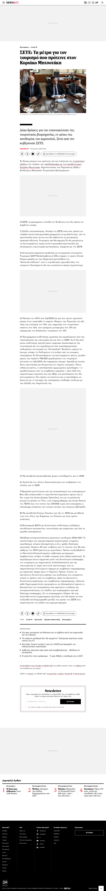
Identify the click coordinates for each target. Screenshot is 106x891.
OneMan (56, 837)
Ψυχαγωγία (5, 849)
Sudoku (61, 674)
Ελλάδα (4, 830)
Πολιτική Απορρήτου (25, 840)
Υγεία (4, 852)
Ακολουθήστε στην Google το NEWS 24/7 (36, 666)
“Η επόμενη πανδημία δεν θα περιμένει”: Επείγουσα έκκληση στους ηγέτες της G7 (52, 639)
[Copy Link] (38, 154)
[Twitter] (27, 154)
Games (30, 674)
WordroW (68, 674)
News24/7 (57, 830)
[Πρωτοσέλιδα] (85, 2)
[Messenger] (33, 154)
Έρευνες (4, 855)
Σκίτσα (4, 861)
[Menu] (3, 2)
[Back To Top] (101, 888)
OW (55, 843)
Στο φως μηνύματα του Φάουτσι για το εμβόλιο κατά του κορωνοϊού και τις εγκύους (52, 633)
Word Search (80, 674)
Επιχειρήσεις (24, 47)
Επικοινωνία (23, 843)
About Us (22, 830)
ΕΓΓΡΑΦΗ (89, 833)
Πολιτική (4, 834)
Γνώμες (4, 840)
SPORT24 (56, 834)
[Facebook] (22, 154)
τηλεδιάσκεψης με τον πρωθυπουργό (62, 164)
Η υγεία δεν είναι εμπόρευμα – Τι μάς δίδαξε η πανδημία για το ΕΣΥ (52, 656)
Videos (4, 868)
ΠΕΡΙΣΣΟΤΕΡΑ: (25, 629)
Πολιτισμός (5, 846)
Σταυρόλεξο (52, 674)
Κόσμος (4, 837)
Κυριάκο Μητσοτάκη (30, 167)
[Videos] (89, 2)
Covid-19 (34, 47)
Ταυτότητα (22, 834)
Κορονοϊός (38, 619)
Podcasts (5, 864)
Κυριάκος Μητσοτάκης (52, 619)
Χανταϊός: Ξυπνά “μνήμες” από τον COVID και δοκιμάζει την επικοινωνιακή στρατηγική (49, 645)
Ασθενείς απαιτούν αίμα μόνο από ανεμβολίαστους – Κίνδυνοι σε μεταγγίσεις (51, 651)
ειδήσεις (78, 666)
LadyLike (56, 840)
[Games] (96, 2)
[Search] (102, 2)
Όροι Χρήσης (23, 837)
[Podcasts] (93, 2)
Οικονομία (5, 843)
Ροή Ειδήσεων (6, 858)
